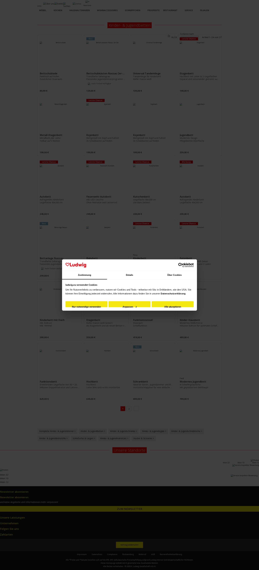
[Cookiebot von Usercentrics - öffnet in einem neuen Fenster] (180, 265)
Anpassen (128, 306)
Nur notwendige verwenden (86, 306)
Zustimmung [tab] (84, 275)
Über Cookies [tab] (174, 275)
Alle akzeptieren (172, 306)
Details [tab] (129, 275)
